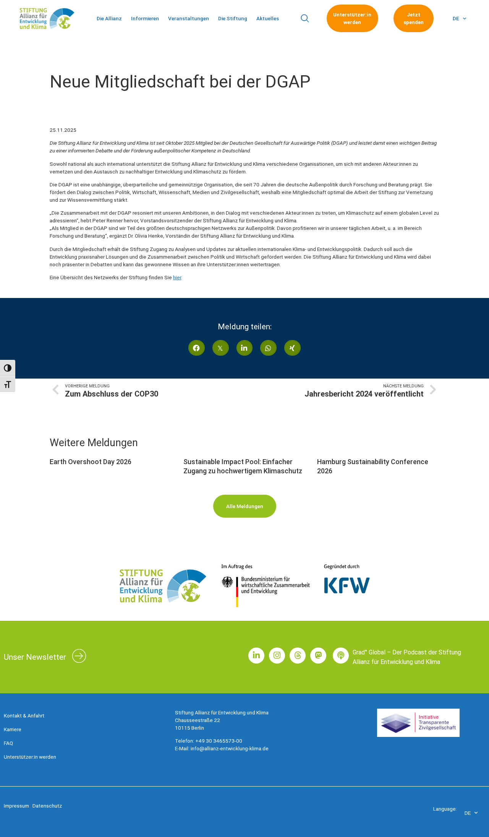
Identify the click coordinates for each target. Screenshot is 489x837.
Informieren (145, 18)
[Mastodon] (318, 656)
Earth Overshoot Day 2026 (90, 462)
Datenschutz (47, 806)
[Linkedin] (256, 656)
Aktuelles (267, 18)
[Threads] (298, 656)
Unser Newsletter (35, 657)
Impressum (16, 806)
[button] (304, 18)
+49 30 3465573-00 (218, 741)
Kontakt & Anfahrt (24, 715)
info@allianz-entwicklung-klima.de (230, 748)
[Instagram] (277, 656)
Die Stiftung (232, 18)
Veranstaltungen (188, 18)
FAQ (8, 743)
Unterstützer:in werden (30, 757)
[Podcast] (341, 656)
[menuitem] (459, 18)
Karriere (12, 729)
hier (177, 277)
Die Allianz (109, 18)
